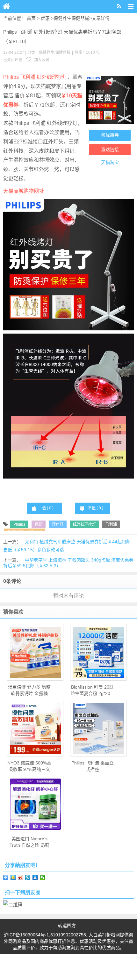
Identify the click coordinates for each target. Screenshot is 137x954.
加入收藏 (41, 60)
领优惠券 (110, 135)
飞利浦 (111, 524)
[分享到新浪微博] (20, 877)
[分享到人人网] (35, 877)
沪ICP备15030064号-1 (26, 934)
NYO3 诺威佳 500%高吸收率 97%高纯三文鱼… (29, 766)
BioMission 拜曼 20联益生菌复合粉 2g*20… (92, 690)
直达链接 (110, 149)
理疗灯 (57, 524)
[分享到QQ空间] (13, 877)
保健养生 (62, 18)
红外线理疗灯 (84, 524)
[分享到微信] (42, 877)
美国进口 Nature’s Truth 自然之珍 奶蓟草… (29, 842)
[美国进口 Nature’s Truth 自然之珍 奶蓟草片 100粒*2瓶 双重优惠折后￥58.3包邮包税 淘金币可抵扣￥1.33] (35, 804)
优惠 (45, 18)
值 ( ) (48, 508)
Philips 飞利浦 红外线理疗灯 (35, 77)
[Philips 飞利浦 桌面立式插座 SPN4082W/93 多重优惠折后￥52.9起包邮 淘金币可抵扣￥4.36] (98, 728)
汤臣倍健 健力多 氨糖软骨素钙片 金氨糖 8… (29, 690)
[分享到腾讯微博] (28, 877)
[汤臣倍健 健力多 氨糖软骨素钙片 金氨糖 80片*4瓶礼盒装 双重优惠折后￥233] (35, 652)
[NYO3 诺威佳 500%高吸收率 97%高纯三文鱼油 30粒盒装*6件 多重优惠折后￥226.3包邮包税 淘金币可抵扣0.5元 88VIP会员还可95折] (35, 728)
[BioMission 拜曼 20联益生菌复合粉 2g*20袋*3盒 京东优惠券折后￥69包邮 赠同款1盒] (98, 652)
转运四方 (67, 925)
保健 (38, 524)
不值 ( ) (95, 508)
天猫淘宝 (110, 162)
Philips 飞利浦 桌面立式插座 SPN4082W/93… (92, 766)
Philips (19, 524)
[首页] (6, 6)
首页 (31, 18)
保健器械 (80, 18)
